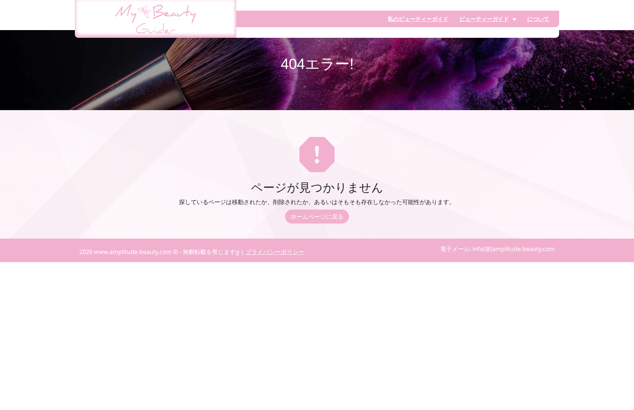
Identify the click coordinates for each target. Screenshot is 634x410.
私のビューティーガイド (418, 18)
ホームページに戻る (317, 217)
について (538, 18)
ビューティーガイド (484, 18)
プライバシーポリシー (274, 252)
